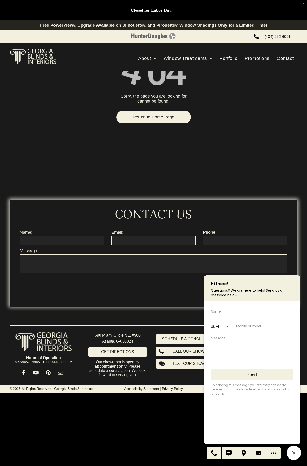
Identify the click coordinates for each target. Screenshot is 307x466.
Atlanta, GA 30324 (117, 341)
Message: (29, 250)
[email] (60, 373)
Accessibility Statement (141, 389)
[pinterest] (48, 373)
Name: (26, 232)
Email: (117, 232)
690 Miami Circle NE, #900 (118, 335)
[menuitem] (147, 58)
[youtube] (36, 373)
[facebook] (23, 373)
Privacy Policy (172, 389)
